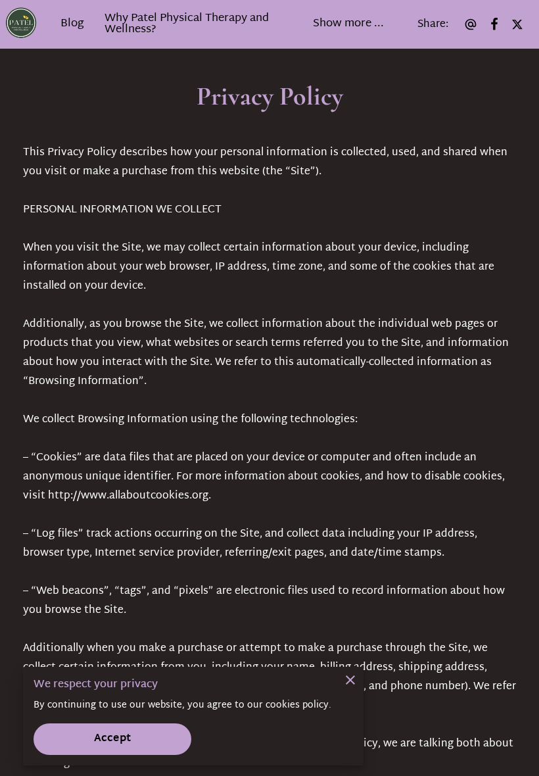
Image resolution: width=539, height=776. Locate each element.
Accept (112, 738)
